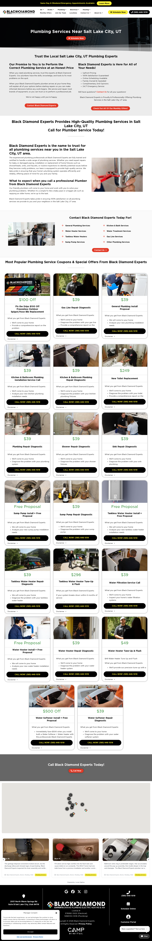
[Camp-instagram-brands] (85, 891)
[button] (56, 913)
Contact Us (85, 13)
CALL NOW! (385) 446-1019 (27, 334)
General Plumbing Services (77, 226)
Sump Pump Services (75, 242)
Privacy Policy (38, 937)
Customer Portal (128, 922)
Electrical (73, 9)
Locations (73, 13)
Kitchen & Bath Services (118, 226)
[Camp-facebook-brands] (73, 891)
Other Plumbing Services (118, 242)
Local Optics (80, 882)
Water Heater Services (75, 231)
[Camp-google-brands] (66, 891)
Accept (30, 932)
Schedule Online (128, 909)
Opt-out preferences (24, 937)
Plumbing (61, 9)
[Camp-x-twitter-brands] (79, 891)
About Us (97, 13)
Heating (86, 9)
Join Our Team (60, 13)
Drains (50, 9)
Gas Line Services (115, 237)
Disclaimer (12, 339)
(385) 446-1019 (128, 896)
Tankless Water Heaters (76, 237)
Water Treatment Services (119, 231)
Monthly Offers (46, 13)
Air (41, 9)
